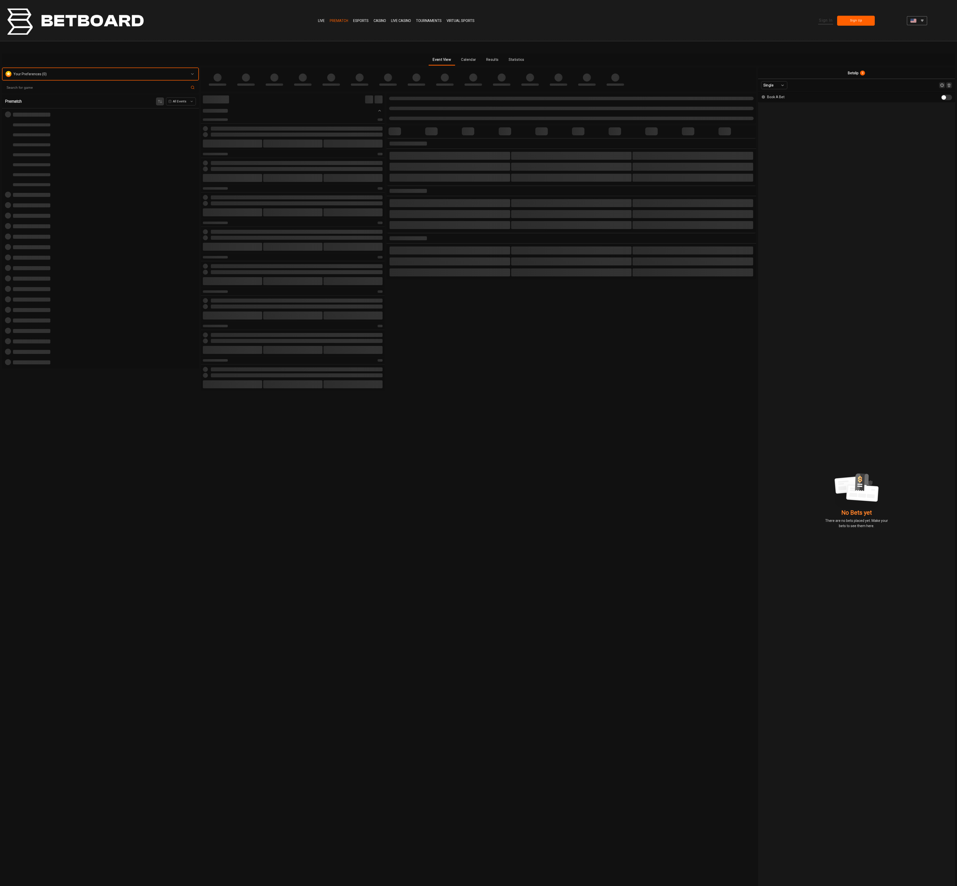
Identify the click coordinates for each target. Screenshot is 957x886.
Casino (380, 20)
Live (321, 20)
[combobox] (917, 20)
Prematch (339, 20)
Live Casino (401, 20)
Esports (361, 20)
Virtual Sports (461, 20)
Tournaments (429, 20)
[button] (442, 60)
